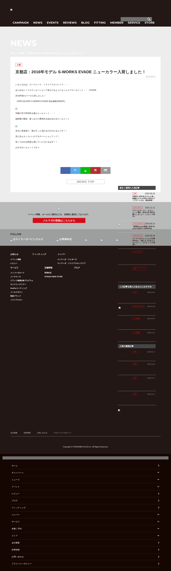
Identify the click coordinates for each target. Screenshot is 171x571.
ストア (15, 535)
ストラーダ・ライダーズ (67, 259)
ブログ (77, 268)
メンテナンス (15, 277)
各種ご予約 (17, 528)
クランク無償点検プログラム (21, 280)
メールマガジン (16, 292)
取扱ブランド (15, 296)
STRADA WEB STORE (53, 277)
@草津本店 (65, 239)
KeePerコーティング (18, 288)
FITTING (100, 22)
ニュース (16, 479)
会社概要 (13, 433)
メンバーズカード (17, 273)
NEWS (37, 22)
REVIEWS (70, 22)
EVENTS (52, 22)
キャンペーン (18, 472)
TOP (12, 53)
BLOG (85, 22)
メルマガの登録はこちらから (59, 220)
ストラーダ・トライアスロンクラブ (71, 263)
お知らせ (14, 254)
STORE (150, 22)
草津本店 (47, 273)
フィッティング (39, 254)
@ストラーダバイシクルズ (28, 239)
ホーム (15, 465)
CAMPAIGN (21, 22)
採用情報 (27, 433)
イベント (16, 486)
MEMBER (116, 22)
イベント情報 (15, 259)
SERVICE (134, 22)
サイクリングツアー (18, 284)
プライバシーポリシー (62, 433)
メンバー (16, 514)
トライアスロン (16, 300)
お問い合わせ (42, 433)
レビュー (13, 263)
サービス (16, 521)
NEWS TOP (85, 182)
